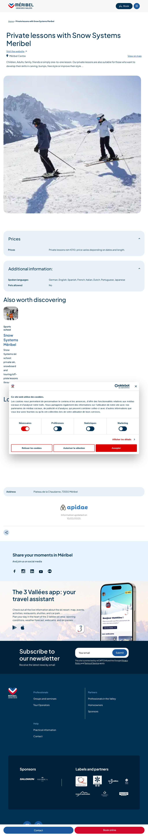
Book (126, 6)
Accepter (116, 448)
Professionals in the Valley (102, 698)
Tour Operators (41, 705)
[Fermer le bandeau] (136, 386)
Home (11, 21)
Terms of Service (92, 663)
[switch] (58, 428)
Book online (109, 830)
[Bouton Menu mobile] (137, 6)
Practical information (44, 729)
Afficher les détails (121, 439)
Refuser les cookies (32, 448)
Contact (38, 830)
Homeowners (95, 705)
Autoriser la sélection (74, 448)
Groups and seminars (44, 698)
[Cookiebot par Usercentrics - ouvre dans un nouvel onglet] (117, 386)
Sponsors (93, 711)
